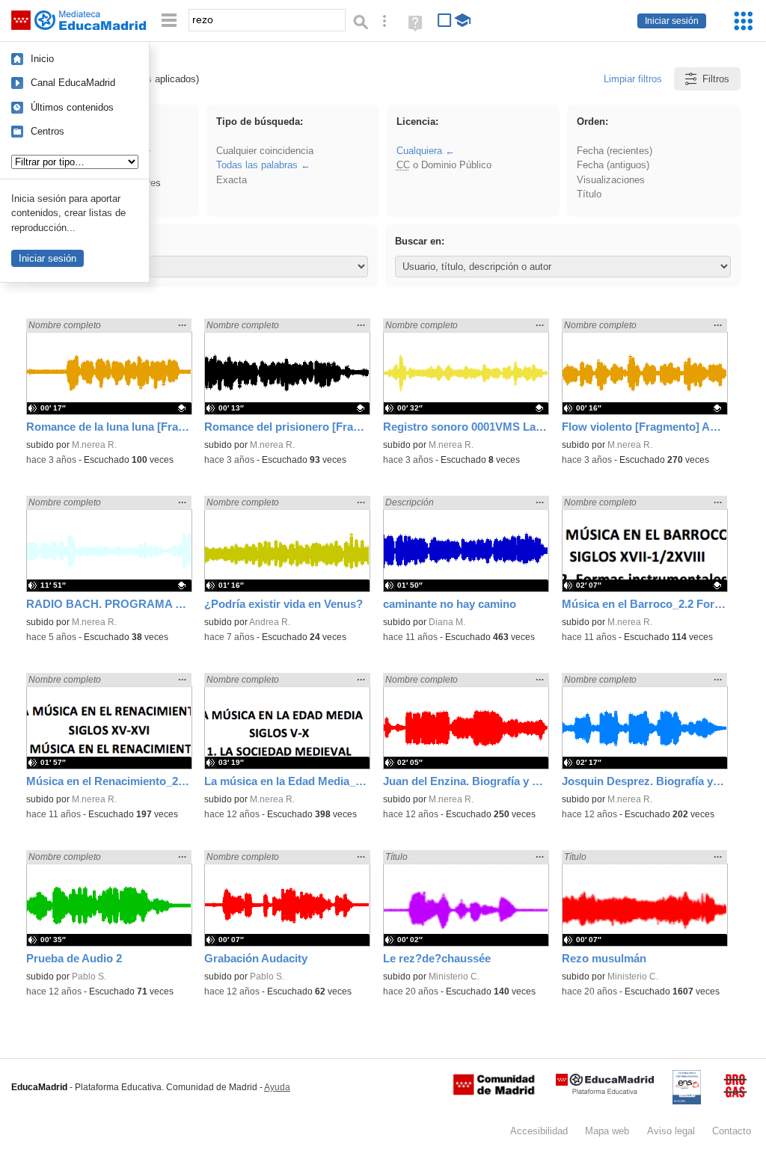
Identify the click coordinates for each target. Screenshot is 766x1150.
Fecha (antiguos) (613, 164)
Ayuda (277, 1087)
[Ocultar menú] (169, 20)
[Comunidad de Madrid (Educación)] (494, 1091)
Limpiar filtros (633, 78)
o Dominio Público (443, 164)
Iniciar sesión (672, 20)
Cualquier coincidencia (264, 150)
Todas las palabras (257, 164)
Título (589, 194)
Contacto (731, 1131)
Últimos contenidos (72, 107)
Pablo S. (89, 976)
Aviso (671, 1131)
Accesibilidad (539, 1131)
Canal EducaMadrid (73, 82)
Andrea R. (269, 622)
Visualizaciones (611, 179)
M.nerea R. (94, 444)
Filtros (715, 78)
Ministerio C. (454, 976)
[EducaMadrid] (605, 1091)
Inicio (42, 58)
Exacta (231, 179)
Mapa (607, 1131)
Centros (47, 131)
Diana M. (447, 622)
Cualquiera (419, 150)
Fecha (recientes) (614, 150)
